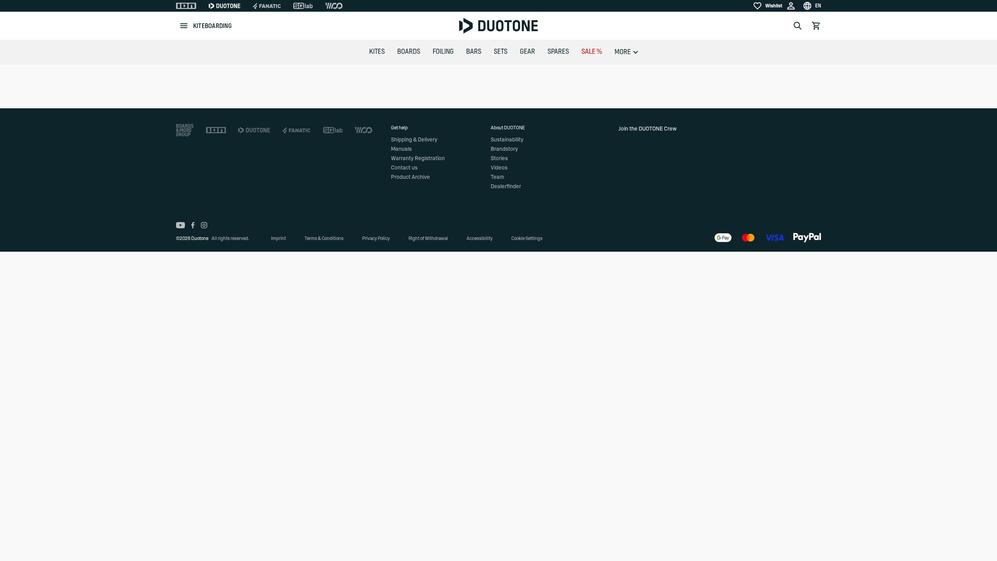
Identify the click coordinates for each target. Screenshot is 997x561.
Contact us (404, 168)
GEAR (527, 51)
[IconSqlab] (303, 6)
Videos (499, 168)
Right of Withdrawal (428, 238)
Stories (499, 158)
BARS (473, 51)
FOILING (443, 51)
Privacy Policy (376, 238)
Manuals (401, 149)
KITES (377, 51)
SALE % (591, 51)
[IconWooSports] (334, 6)
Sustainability (507, 140)
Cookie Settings (527, 238)
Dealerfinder (506, 186)
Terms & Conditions (324, 238)
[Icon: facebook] (193, 225)
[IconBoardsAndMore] (185, 130)
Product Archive (410, 177)
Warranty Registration (418, 158)
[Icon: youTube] (180, 225)
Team (497, 177)
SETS (500, 51)
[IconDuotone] (224, 6)
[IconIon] (186, 6)
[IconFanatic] (267, 6)
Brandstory (504, 149)
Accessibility (480, 238)
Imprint (278, 238)
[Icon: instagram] (204, 225)
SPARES (558, 51)
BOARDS (408, 51)
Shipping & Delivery (414, 140)
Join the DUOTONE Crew (647, 129)
